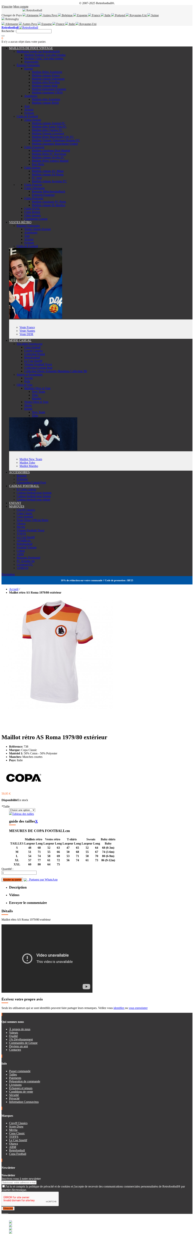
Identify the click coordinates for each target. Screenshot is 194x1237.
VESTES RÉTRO (20, 222)
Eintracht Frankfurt (43, 195)
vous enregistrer (138, 1008)
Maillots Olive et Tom (37, 388)
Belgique (67, 15)
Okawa (21, 523)
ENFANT (15, 503)
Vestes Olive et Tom (36, 401)
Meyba (21, 526)
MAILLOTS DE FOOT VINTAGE (31, 48)
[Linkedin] (7, 1212)
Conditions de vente (21, 1091)
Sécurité (14, 1095)
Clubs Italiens (32, 167)
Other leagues (32, 215)
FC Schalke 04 (25, 561)
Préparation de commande (24, 1081)
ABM (20, 554)
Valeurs (13, 1032)
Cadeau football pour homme (34, 492)
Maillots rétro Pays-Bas (46, 82)
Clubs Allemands (34, 188)
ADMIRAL (24, 540)
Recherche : (9, 31)
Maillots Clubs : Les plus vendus (43, 58)
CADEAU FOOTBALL (24, 486)
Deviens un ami (18, 1046)
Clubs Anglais (32, 119)
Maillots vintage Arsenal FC (48, 123)
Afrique (29, 109)
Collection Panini (34, 354)
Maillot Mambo (29, 466)
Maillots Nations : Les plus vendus (45, 55)
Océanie (29, 113)
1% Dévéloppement (21, 1039)
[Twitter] (4, 1212)
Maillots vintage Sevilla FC (48, 157)
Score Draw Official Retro (32, 520)
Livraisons (15, 1084)
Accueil (13, 589)
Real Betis (38, 164)
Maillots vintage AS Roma (47, 174)
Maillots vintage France (46, 75)
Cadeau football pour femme (34, 496)
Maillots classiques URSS (47, 92)
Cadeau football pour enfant (33, 499)
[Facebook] (2, 1212)
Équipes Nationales (28, 65)
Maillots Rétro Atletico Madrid (50, 160)
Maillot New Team (31, 459)
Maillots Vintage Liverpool (48, 133)
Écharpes (22, 479)
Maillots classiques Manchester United (55, 143)
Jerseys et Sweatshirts (29, 374)
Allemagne (12, 24)
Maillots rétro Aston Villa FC (49, 126)
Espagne (82, 15)
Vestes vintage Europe (37, 229)
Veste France (27, 327)
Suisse (154, 15)
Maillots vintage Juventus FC (49, 181)
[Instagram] (5, 1212)
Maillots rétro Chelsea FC (47, 130)
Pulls (27, 381)
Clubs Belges (32, 212)
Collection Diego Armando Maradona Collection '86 (55, 371)
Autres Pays (50, 15)
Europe (28, 68)
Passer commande (20, 1071)
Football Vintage (27, 547)
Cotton (21, 550)
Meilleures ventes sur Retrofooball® (38, 51)
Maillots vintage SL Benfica (48, 205)
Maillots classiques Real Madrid (51, 150)
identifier (119, 1008)
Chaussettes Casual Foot (31, 482)
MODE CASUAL (20, 340)
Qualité (13, 1036)
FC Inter (37, 177)
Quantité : (7, 869)
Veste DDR (26, 334)
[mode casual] (43, 449)
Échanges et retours (20, 1088)
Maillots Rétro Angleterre (47, 72)
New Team (38, 391)
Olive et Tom (24, 384)
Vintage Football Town (38, 364)
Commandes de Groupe (23, 1042)
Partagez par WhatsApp (42, 879)
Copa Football (17, 1153)
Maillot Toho (27, 462)
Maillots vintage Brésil (45, 102)
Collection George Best (38, 367)
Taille (6, 806)
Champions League (36, 218)
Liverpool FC (25, 564)
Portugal (120, 15)
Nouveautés (31, 61)
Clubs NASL (32, 208)
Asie (27, 106)
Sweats (28, 378)
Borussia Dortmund (28, 557)
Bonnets (22, 475)
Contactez (15, 1049)
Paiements (15, 1078)
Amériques (30, 96)
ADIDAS (22, 567)
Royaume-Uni (138, 15)
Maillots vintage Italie (45, 85)
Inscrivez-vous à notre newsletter (21, 1178)
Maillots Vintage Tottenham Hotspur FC (56, 140)
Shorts (28, 405)
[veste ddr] (35, 317)
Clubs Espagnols (34, 147)
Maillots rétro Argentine (46, 99)
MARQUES (16, 506)
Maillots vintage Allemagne (48, 78)
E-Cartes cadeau (26, 489)
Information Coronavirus (24, 1101)
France (96, 15)
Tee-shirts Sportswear (29, 343)
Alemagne (32, 15)
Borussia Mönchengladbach (48, 191)
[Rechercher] (3, 35)
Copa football (32, 347)
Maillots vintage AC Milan (48, 171)
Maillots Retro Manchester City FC (53, 136)
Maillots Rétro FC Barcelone (49, 154)
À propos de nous (19, 1029)
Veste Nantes (27, 330)
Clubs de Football (27, 116)
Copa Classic (24, 513)
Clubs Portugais (33, 198)
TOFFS (21, 533)
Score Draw (16, 1126)
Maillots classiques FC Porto (49, 201)
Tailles (13, 1074)
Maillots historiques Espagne (49, 89)
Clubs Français (33, 184)
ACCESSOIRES (19, 472)
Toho (35, 395)
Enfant (28, 408)
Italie (107, 15)
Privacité (14, 1098)
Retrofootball (32, 357)
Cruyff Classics (33, 350)
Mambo (36, 398)
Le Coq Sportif (33, 361)
